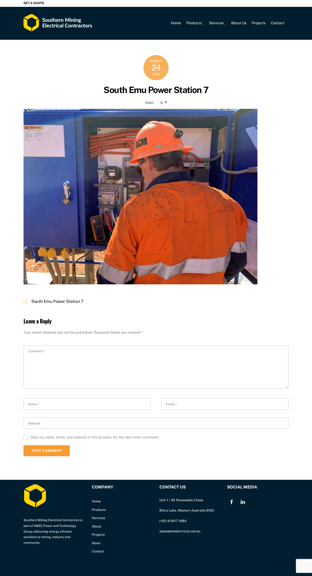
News (96, 543)
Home (176, 23)
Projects (259, 23)
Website (34, 423)
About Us (238, 23)
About (96, 526)
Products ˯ (195, 23)
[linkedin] (242, 501)
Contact (277, 23)
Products (99, 510)
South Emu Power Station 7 (156, 90)
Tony (149, 103)
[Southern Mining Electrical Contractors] (58, 28)
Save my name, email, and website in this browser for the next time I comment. (95, 437)
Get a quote (34, 3)
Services (98, 518)
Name (34, 404)
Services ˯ (217, 23)
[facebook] (231, 501)
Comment (37, 351)
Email (171, 404)
